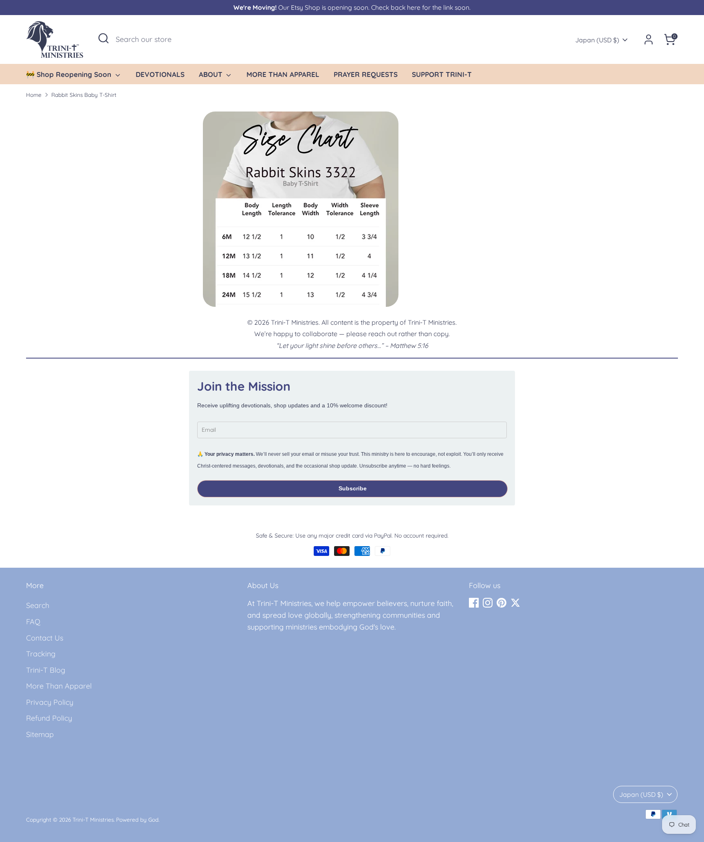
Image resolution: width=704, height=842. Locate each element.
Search (37, 605)
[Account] (648, 39)
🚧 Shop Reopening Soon (69, 74)
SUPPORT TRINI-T (442, 74)
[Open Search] (103, 38)
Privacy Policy (49, 702)
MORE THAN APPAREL (282, 74)
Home (34, 94)
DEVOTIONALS (160, 74)
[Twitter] (515, 603)
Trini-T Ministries (93, 819)
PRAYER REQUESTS (366, 74)
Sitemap (40, 734)
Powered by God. (137, 819)
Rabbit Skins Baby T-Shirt (84, 94)
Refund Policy (49, 718)
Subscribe (353, 488)
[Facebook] (474, 603)
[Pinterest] (501, 603)
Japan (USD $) (597, 40)
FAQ (33, 621)
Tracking (40, 653)
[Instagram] (488, 603)
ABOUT (211, 74)
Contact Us (44, 638)
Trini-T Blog (45, 670)
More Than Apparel (59, 686)
